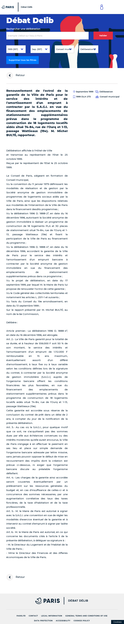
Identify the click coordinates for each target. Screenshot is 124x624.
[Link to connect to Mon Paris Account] (102, 7)
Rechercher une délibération (23, 29)
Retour (20, 75)
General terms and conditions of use (86, 616)
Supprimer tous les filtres (22, 60)
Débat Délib (78, 600)
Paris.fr (21, 616)
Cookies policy (82, 621)
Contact (33, 616)
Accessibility (63, 621)
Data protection (43, 621)
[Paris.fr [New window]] (32, 601)
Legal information (51, 616)
